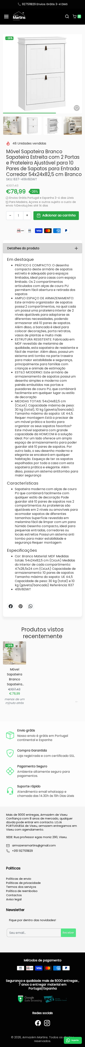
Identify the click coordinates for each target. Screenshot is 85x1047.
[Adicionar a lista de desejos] (77, 108)
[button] (67, 16)
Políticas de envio (18, 879)
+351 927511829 (22, 851)
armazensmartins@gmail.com (34, 845)
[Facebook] (37, 1023)
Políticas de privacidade (23, 883)
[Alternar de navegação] (6, 16)
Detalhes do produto (23, 248)
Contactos (14, 895)
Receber (68, 933)
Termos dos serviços (21, 887)
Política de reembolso (22, 891)
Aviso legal (14, 899)
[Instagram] (47, 1023)
